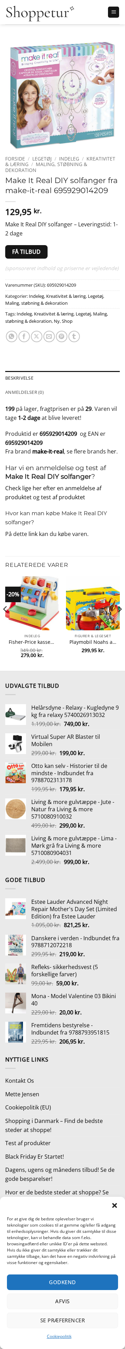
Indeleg (69, 158)
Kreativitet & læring (66, 296)
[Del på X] (36, 336)
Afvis (62, 1301)
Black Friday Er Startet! (34, 1156)
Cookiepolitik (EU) (28, 1107)
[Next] (119, 623)
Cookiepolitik (59, 1336)
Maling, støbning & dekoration (46, 167)
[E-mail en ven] (49, 336)
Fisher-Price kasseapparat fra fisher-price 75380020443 (32, 642)
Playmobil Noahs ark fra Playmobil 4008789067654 (92, 642)
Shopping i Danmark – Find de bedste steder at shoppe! (54, 1125)
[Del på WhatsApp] (11, 336)
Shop (67, 321)
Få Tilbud (26, 252)
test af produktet (63, 497)
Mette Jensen (22, 1094)
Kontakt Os (19, 1080)
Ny (57, 321)
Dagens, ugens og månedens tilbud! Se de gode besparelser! (60, 1174)
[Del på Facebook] (24, 336)
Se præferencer (62, 1320)
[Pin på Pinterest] (61, 336)
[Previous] (5, 623)
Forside (15, 158)
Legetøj (42, 158)
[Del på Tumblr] (74, 336)
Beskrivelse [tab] (19, 378)
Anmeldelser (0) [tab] (24, 392)
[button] (114, 1205)
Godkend (62, 1282)
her (111, 451)
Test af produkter (28, 1143)
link (33, 534)
